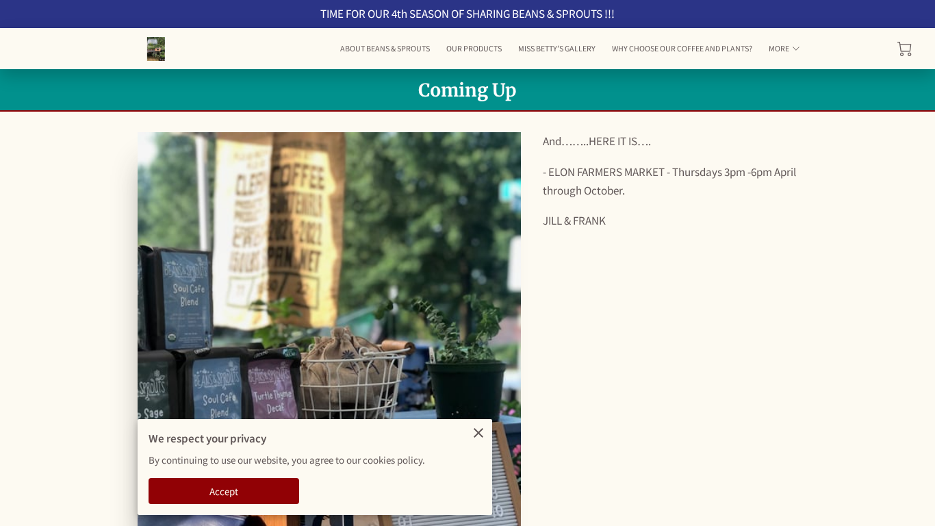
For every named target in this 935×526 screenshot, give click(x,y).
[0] (904, 49)
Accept (224, 491)
